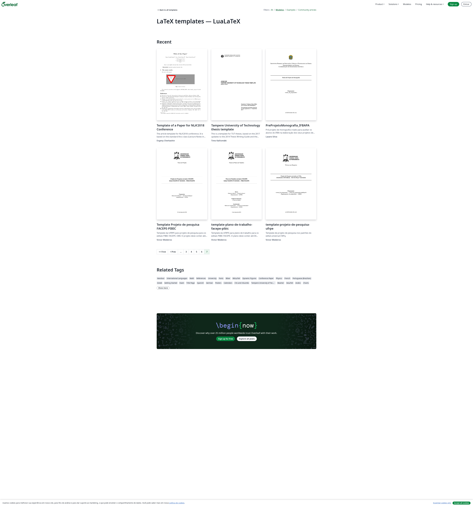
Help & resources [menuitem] (434, 4)
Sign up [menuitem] (453, 4)
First (162, 251)
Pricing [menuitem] (418, 4)
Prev (173, 251)
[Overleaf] (9, 4)
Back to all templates (167, 10)
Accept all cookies (461, 503)
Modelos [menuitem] (407, 4)
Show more (163, 288)
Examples (291, 10)
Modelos (280, 10)
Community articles (307, 10)
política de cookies (176, 503)
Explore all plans (247, 338)
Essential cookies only (442, 503)
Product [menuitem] (379, 4)
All (272, 10)
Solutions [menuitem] (393, 4)
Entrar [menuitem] (466, 4)
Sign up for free (225, 338)
